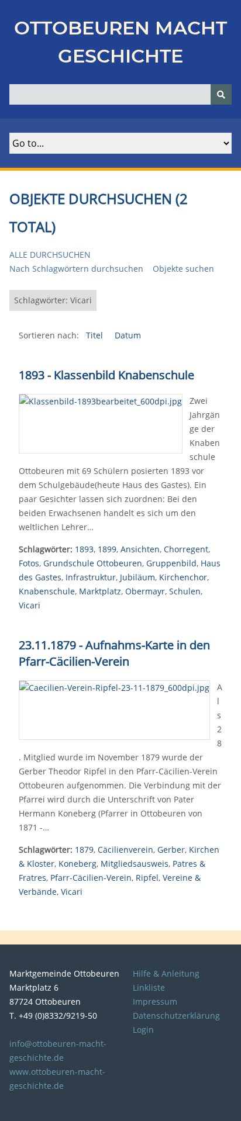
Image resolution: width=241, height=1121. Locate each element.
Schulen (185, 591)
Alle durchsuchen (50, 254)
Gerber (171, 849)
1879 (84, 849)
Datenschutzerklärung (176, 1015)
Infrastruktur (91, 577)
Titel (95, 335)
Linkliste (149, 987)
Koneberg (77, 863)
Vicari (29, 605)
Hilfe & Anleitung (166, 973)
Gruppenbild (171, 563)
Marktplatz (100, 591)
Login (143, 1029)
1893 (84, 549)
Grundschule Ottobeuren (92, 563)
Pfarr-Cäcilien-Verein (91, 877)
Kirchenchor (183, 577)
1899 (107, 549)
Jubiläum (137, 577)
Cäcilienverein (125, 849)
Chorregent (186, 549)
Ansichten (140, 549)
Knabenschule (47, 591)
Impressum (155, 1001)
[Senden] (221, 94)
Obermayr (145, 591)
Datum (128, 335)
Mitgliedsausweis (134, 863)
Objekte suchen (183, 268)
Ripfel (147, 877)
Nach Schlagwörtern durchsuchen (76, 268)
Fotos (29, 563)
